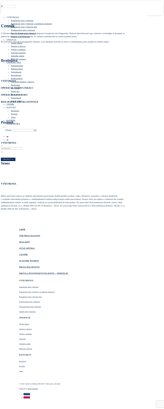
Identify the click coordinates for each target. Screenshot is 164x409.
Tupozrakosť (16, 98)
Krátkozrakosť (17, 78)
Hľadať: (9, 130)
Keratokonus (16, 75)
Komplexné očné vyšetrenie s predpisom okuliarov (31, 24)
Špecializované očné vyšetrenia (30, 307)
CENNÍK (10, 104)
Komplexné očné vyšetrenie (22, 20)
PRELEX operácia (18, 59)
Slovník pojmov (29, 261)
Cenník (23, 254)
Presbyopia (15, 85)
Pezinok (14, 114)
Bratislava (15, 111)
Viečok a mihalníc (18, 49)
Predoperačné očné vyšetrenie (23, 30)
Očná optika (27, 248)
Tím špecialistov (29, 236)
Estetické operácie (18, 53)
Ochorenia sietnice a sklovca (22, 82)
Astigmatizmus (17, 66)
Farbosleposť (16, 72)
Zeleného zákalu (17, 56)
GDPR (22, 229)
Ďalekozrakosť (17, 69)
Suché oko (15, 91)
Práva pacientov (29, 267)
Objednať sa (8, 159)
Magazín (24, 242)
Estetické (22, 339)
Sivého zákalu (24, 324)
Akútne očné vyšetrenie (27, 312)
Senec (13, 117)
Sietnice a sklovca (18, 46)
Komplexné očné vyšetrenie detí (24, 27)
